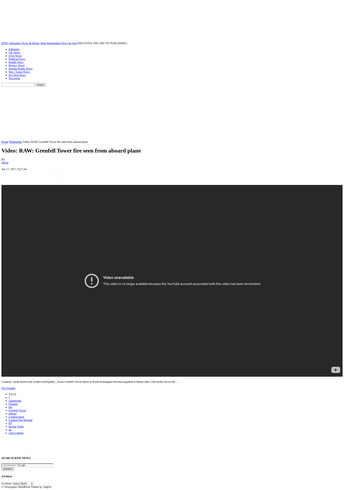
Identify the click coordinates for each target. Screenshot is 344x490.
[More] (59, 174)
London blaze (16, 416)
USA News (15, 55)
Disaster (13, 403)
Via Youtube (8, 388)
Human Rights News (20, 68)
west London (16, 433)
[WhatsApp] (46, 174)
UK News (14, 52)
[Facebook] (7, 174)
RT (10, 423)
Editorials (14, 49)
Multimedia (15, 141)
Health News (16, 62)
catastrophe (15, 400)
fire (10, 407)
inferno (13, 413)
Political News (17, 59)
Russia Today (16, 426)
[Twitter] (20, 174)
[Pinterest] (33, 174)
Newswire (14, 78)
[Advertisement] (172, 113)
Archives (6, 483)
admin (4, 162)
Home (4, 141)
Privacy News (17, 65)
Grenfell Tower (17, 410)
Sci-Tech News (17, 75)
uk (10, 429)
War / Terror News (19, 71)
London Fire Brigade (20, 420)
